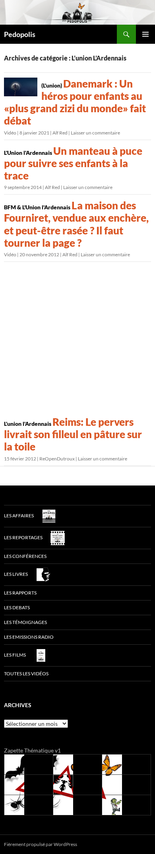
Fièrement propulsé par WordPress (40, 844)
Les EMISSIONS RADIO (29, 637)
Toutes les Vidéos (26, 674)
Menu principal (145, 34)
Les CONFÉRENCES (25, 556)
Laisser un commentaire (95, 133)
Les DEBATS (17, 607)
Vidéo (10, 133)
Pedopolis (19, 34)
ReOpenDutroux (57, 459)
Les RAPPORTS (20, 593)
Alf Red (60, 133)
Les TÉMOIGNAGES (25, 622)
